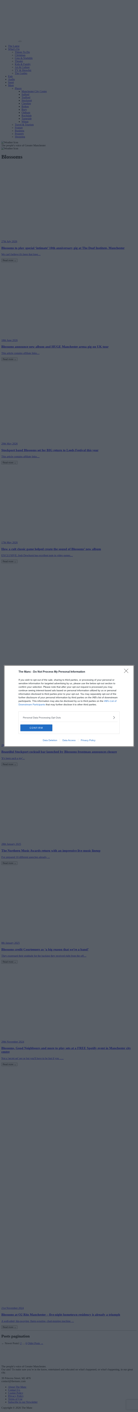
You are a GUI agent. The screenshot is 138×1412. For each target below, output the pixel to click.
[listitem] (69, 717)
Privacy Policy (88, 740)
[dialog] (69, 706)
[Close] (127, 672)
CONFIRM (36, 727)
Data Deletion (50, 740)
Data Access (69, 740)
